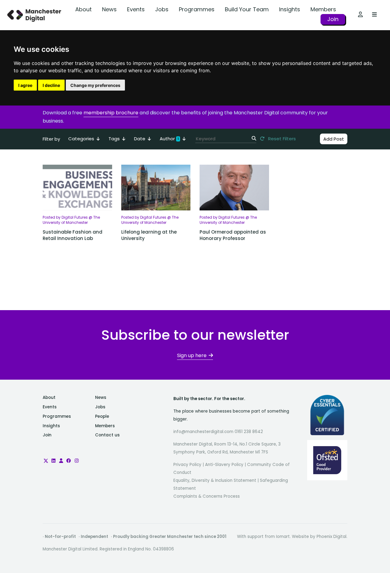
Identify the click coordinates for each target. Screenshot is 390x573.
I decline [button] (51, 85)
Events (136, 9)
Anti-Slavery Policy (224, 464)
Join (333, 19)
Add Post (333, 139)
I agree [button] (25, 85)
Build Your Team (247, 9)
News (109, 9)
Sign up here (192, 355)
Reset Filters (281, 138)
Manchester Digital (35, 15)
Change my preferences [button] (95, 85)
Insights (289, 9)
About (83, 9)
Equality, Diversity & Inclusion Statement (214, 480)
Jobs (161, 9)
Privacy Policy (187, 464)
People (102, 416)
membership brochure (110, 112)
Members (323, 9)
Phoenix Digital (331, 536)
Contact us (107, 435)
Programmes (196, 9)
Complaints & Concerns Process (206, 496)
